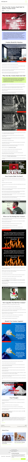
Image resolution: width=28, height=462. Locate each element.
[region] (18, 456)
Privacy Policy (3, 456)
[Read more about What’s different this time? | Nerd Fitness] (8, 436)
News (7, 444)
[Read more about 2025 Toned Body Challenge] (20, 436)
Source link (3, 422)
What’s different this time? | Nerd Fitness (7, 443)
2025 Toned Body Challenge (19, 442)
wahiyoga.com (4, 1)
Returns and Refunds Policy (10, 456)
